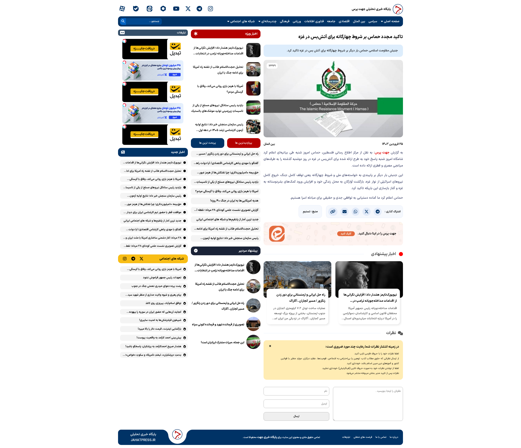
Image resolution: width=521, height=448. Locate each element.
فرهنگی (284, 21)
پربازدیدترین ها (243, 143)
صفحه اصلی (391, 21)
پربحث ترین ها (207, 143)
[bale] (136, 9)
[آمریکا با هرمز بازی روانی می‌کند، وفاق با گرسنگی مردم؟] (253, 89)
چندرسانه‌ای (269, 21)
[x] (188, 9)
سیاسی (372, 21)
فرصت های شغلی (363, 437)
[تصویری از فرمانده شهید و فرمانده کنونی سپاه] (253, 325)
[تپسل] (124, 41)
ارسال (296, 416)
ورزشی (297, 21)
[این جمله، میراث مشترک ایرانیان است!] (253, 343)
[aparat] (122, 9)
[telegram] (199, 9)
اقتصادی (344, 21)
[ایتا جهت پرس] (333, 234)
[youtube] (176, 9)
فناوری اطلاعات (314, 21)
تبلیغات (346, 437)
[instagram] (210, 9)
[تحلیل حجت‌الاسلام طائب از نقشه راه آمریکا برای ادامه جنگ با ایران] (253, 70)
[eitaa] (149, 9)
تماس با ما (380, 437)
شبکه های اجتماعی (242, 21)
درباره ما (394, 437)
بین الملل (359, 21)
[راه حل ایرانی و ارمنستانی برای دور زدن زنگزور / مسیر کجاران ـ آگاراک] (253, 306)
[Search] (123, 21)
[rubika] (163, 9)
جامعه (331, 21)
